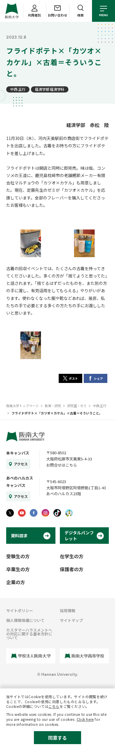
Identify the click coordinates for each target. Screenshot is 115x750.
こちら (54, 706)
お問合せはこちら (61, 465)
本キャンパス (17, 453)
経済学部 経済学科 (49, 89)
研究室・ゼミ (77, 405)
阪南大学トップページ (22, 405)
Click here (85, 719)
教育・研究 (53, 405)
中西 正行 (17, 89)
